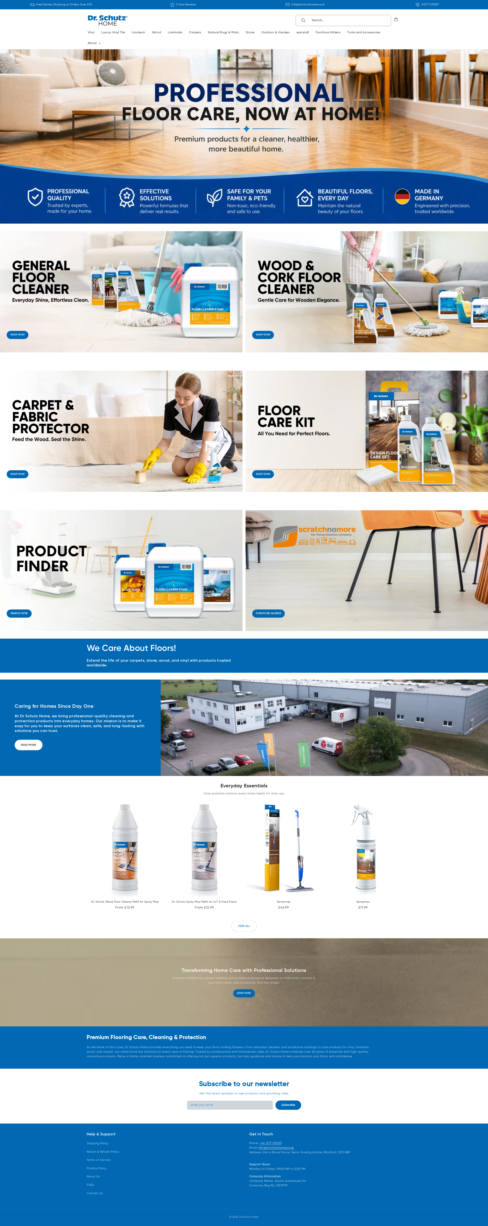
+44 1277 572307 (271, 1143)
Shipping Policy (97, 1143)
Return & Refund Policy (103, 1151)
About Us (93, 1176)
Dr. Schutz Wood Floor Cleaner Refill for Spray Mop (125, 902)
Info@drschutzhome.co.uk (308, 4)
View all (244, 926)
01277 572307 (430, 4)
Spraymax (363, 902)
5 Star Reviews (186, 4)
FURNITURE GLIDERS (268, 613)
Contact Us (95, 1193)
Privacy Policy (96, 1168)
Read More (28, 745)
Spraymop (284, 902)
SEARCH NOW (19, 613)
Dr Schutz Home (248, 1217)
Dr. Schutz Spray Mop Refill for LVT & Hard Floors (204, 902)
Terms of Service (99, 1160)
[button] (93, 43)
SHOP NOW (17, 334)
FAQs (90, 1185)
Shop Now (244, 993)
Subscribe (288, 1105)
